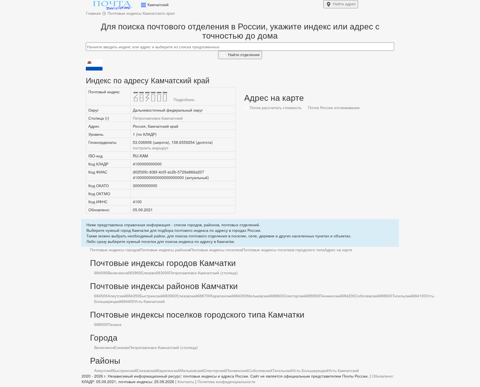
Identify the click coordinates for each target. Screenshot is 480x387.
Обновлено (382, 376)
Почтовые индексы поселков (216, 249)
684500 (101, 295)
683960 (134, 272)
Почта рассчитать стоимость (275, 107)
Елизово (148, 272)
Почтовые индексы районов (165, 249)
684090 (101, 272)
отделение (244, 54)
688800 (277, 295)
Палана (114, 324)
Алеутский (117, 295)
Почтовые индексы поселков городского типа (283, 249)
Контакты (186, 381)
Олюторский (295, 295)
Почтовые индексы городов (115, 249)
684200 (348, 295)
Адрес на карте (338, 249)
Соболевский (367, 295)
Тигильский (402, 295)
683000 (162, 272)
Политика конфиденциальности (226, 381)
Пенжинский (330, 295)
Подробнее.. (185, 99)
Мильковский (258, 295)
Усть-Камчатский (149, 301)
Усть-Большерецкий (310, 370)
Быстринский (151, 295)
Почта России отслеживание (333, 107)
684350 (132, 295)
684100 (419, 295)
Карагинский (222, 295)
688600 (385, 295)
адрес (344, 3)
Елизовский (186, 295)
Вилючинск (118, 272)
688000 (101, 324)
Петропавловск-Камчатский (158, 118)
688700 (204, 295)
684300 (240, 295)
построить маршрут (150, 147)
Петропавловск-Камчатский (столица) (203, 272)
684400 (127, 301)
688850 (312, 295)
